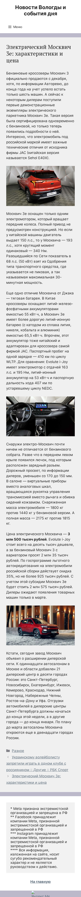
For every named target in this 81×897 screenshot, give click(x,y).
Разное (18, 751)
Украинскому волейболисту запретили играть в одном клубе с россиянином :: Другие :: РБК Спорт (37, 763)
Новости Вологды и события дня (40, 10)
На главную (40, 882)
